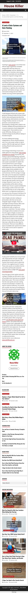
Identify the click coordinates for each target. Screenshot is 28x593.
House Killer (6, 31)
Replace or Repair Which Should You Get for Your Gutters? (13, 398)
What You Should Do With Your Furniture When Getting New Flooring (12, 511)
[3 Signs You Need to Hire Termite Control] (14, 570)
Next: (7, 382)
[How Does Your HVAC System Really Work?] (14, 524)
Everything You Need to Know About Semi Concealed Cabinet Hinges (13, 408)
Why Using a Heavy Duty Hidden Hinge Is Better (13, 418)
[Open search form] (25, 10)
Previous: (13, 376)
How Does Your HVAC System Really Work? (12, 460)
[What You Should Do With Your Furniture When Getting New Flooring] (14, 500)
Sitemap (14, 592)
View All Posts (14, 368)
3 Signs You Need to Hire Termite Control (11, 468)
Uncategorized (6, 22)
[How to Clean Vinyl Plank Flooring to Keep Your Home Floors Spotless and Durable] (14, 546)
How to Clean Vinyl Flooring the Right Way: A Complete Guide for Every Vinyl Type (12, 472)
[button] (2, 10)
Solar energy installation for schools (14, 153)
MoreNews (23, 587)
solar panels (12, 65)
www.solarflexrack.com (8, 340)
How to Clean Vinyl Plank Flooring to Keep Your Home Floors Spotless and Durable (13, 464)
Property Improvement (9, 506)
